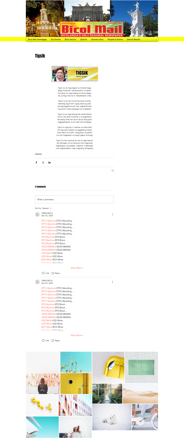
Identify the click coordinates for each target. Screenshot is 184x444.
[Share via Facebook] (36, 162)
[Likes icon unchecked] (43, 273)
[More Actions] (112, 214)
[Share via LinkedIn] (49, 162)
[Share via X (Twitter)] (43, 162)
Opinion (38, 154)
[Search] (155, 21)
